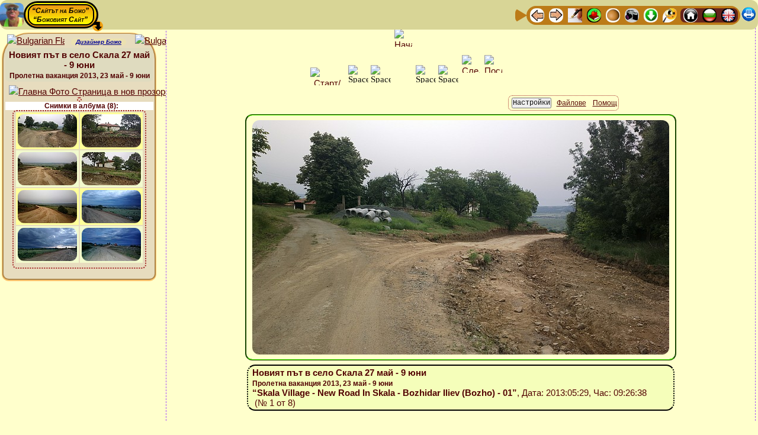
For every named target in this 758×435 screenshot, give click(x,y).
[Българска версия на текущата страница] (164, 41)
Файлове (571, 103)
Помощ (605, 103)
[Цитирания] (594, 14)
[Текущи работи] (613, 14)
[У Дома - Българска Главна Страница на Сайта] (709, 14)
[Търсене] (670, 14)
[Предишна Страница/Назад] (537, 14)
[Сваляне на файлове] (651, 14)
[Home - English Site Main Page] (728, 14)
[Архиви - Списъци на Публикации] (575, 14)
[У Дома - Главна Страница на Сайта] (690, 14)
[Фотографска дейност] (632, 14)
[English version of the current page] (36, 41)
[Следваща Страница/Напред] (556, 14)
